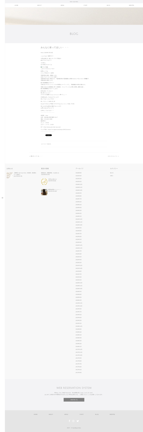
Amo (42, 52)
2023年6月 (79, 236)
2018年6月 (79, 332)
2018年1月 (79, 346)
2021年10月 (79, 268)
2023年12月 (79, 219)
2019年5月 (79, 314)
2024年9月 (79, 193)
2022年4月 (79, 259)
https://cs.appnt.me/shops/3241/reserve (59, 129)
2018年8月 (79, 329)
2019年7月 (79, 311)
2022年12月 (79, 245)
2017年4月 (79, 372)
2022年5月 (79, 256)
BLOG (108, 5)
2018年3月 (79, 340)
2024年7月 (79, 199)
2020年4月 (79, 297)
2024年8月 (79, 196)
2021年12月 (79, 265)
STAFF (85, 5)
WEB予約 (131, 5)
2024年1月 (79, 216)
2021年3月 (79, 277)
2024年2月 (79, 213)
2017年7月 (79, 364)
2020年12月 (79, 282)
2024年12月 (79, 184)
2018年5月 (79, 335)
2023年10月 (79, 225)
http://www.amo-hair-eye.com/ (52, 127)
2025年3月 (79, 178)
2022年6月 (79, 254)
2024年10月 (79, 190)
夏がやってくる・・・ (36, 156)
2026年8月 (79, 172)
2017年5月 (79, 369)
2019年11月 (79, 303)
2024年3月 (79, 210)
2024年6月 (79, 201)
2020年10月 (79, 288)
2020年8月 (79, 294)
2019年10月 (79, 306)
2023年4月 (79, 242)
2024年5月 (79, 204)
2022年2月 (79, 262)
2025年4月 (79, 175)
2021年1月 (79, 280)
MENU (62, 5)
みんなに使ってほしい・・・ (55, 47)
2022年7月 (79, 251)
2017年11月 (79, 352)
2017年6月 (79, 366)
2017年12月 (79, 349)
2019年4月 (79, 317)
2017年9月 (79, 358)
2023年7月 (79, 233)
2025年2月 (79, 181)
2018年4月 (79, 337)
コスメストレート (113, 156)
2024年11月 (79, 187)
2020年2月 (79, 300)
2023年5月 (79, 239)
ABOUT (39, 5)
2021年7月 (79, 274)
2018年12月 (79, 326)
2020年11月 (79, 285)
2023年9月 (79, 227)
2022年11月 (79, 248)
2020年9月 (79, 291)
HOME (16, 5)
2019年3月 (79, 320)
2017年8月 (79, 361)
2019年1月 (79, 323)
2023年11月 (79, 222)
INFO (111, 175)
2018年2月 (79, 343)
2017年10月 (79, 355)
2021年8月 (79, 271)
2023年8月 (79, 230)
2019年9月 (79, 309)
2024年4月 (79, 207)
